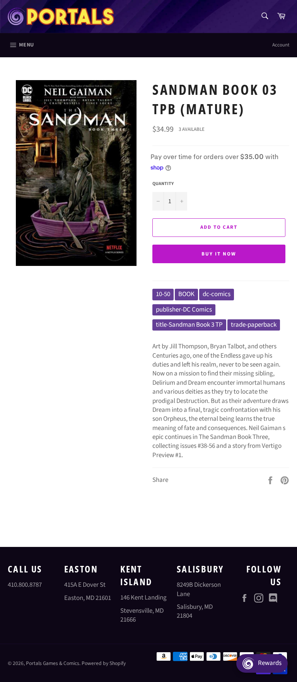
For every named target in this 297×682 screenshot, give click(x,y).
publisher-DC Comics (184, 309)
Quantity (163, 184)
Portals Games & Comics (52, 663)
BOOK (186, 294)
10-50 (163, 294)
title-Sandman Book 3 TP (189, 324)
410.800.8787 (25, 584)
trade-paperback (254, 324)
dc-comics (216, 294)
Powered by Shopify (104, 663)
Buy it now (218, 253)
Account (280, 44)
